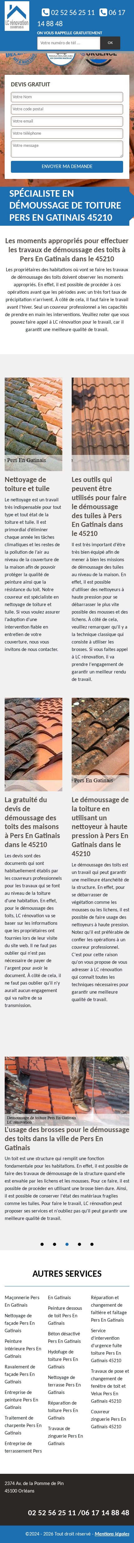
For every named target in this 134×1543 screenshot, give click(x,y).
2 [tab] (54, 1244)
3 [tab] (67, 1244)
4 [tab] (79, 1244)
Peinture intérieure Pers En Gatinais (23, 1349)
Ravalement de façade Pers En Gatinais (20, 1375)
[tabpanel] (67, 1142)
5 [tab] (91, 1244)
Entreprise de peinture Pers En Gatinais (21, 1400)
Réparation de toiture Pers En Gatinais (63, 1411)
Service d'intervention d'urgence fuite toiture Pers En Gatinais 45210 (106, 1345)
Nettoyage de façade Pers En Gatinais (20, 1323)
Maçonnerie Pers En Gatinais (22, 1301)
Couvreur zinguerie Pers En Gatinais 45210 (108, 1420)
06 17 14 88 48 (105, 1513)
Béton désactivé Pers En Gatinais (64, 1338)
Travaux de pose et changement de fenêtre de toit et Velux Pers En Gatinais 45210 (110, 1386)
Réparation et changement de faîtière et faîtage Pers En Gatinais (109, 1309)
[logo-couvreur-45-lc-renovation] (17, 25)
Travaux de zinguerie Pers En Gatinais (65, 1436)
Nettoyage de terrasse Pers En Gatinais (64, 1385)
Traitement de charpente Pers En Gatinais (23, 1426)
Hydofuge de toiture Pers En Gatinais (63, 1360)
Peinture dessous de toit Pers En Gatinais (65, 1316)
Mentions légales (112, 1534)
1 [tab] (42, 1244)
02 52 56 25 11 (72, 13)
